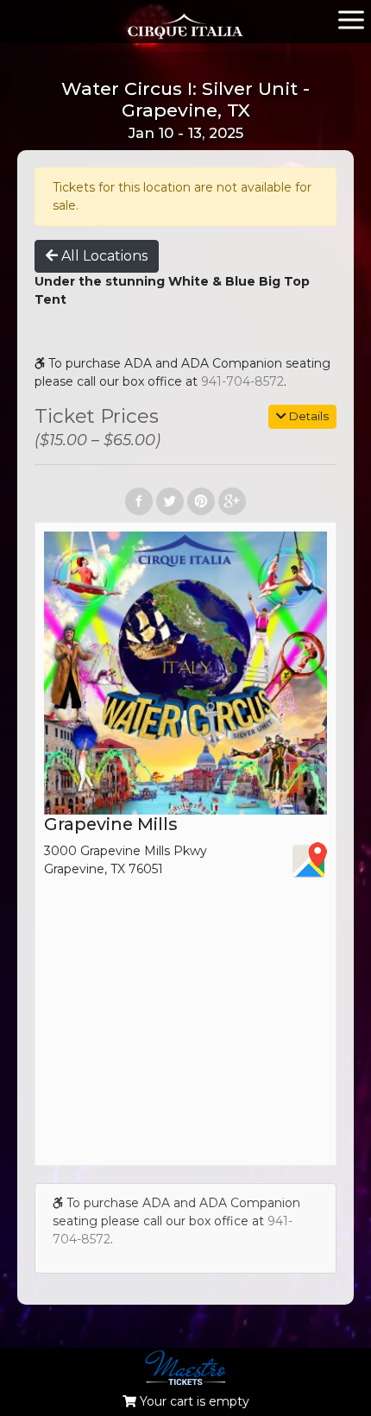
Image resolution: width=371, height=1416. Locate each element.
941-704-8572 (242, 381)
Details (307, 416)
